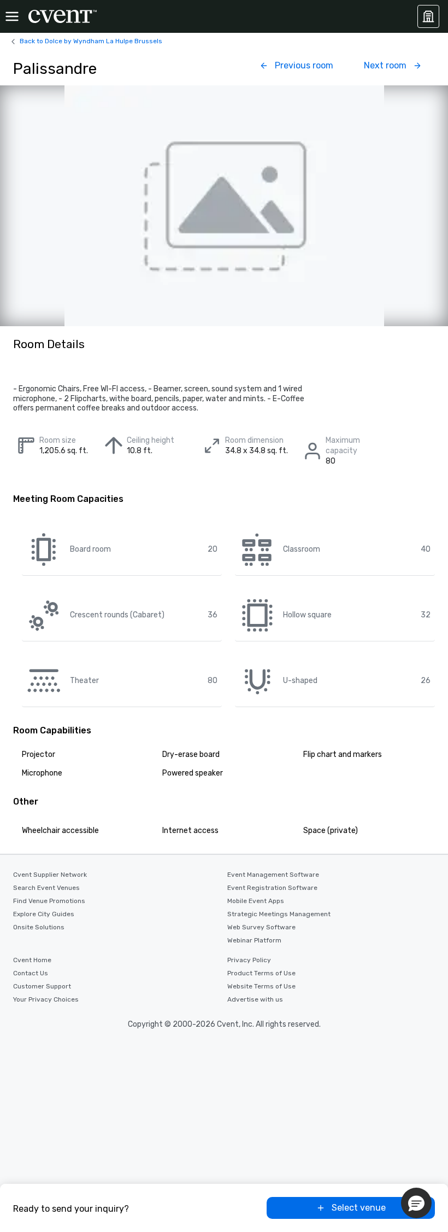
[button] (416, 1203)
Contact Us (30, 973)
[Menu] (12, 16)
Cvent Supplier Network (50, 874)
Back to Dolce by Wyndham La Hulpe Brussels (91, 41)
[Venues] (428, 16)
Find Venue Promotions (49, 901)
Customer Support (42, 986)
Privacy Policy (249, 960)
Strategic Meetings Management (279, 914)
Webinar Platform (254, 940)
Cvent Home (32, 960)
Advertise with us (255, 999)
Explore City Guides (43, 914)
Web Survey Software (261, 927)
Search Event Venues (46, 888)
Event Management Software (273, 874)
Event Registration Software (272, 888)
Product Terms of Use (261, 973)
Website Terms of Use (261, 986)
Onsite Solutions (38, 927)
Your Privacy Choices (46, 999)
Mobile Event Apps (255, 901)
